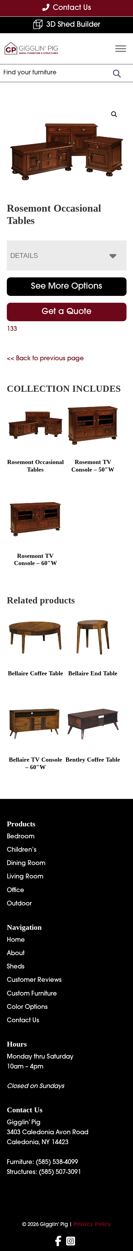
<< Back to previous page (45, 359)
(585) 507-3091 (60, 1172)
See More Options (66, 287)
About (16, 954)
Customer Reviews (34, 980)
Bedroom (20, 837)
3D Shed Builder (73, 24)
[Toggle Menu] (120, 49)
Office (15, 891)
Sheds (16, 967)
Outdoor (19, 904)
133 (12, 329)
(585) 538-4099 (57, 1163)
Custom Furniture (32, 994)
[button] (114, 114)
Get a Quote (66, 312)
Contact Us (23, 1021)
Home (16, 940)
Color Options (27, 1007)
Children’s (21, 850)
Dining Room (26, 864)
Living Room (25, 877)
